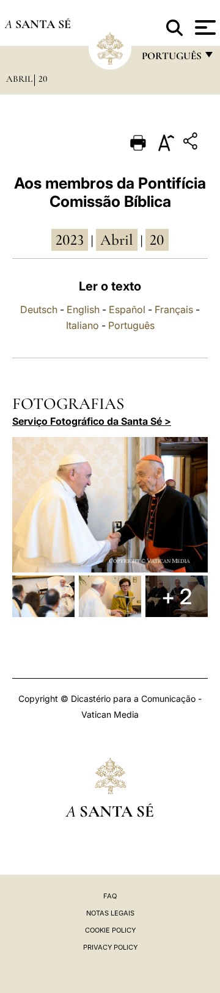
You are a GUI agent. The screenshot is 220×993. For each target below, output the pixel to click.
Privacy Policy (110, 947)
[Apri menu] (204, 27)
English (83, 309)
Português (131, 325)
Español (127, 309)
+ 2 (176, 596)
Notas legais (110, 913)
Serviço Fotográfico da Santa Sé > (91, 421)
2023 (70, 240)
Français (174, 309)
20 (43, 78)
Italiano (82, 325)
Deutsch (38, 309)
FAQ (110, 896)
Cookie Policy (110, 930)
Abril (19, 78)
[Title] (191, 143)
